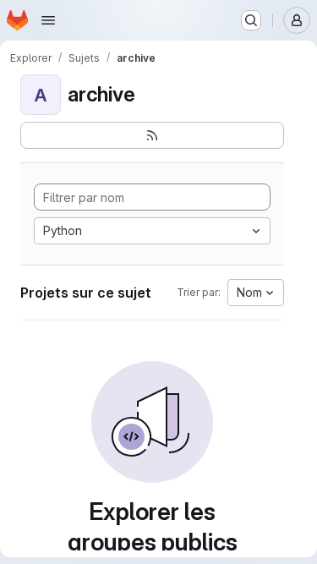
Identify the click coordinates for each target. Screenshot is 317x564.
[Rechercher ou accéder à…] (251, 20)
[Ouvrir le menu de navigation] (48, 20)
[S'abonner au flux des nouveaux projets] (152, 135)
